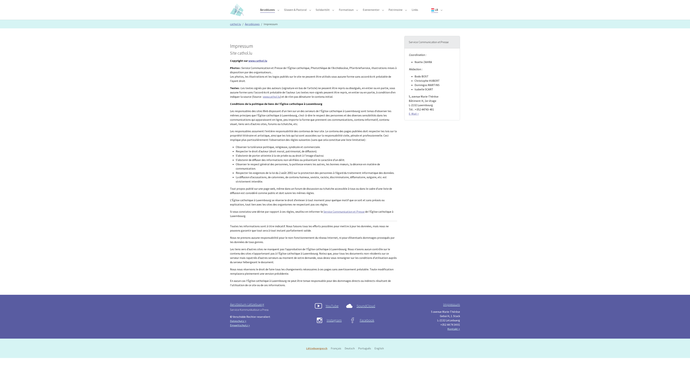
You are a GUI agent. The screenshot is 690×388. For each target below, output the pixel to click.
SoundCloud (365, 306)
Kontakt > (453, 329)
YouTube (332, 306)
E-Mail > (414, 114)
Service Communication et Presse (344, 211)
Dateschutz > (238, 321)
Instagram (334, 320)
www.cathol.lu (257, 61)
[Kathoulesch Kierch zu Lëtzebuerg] (237, 9)
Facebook (367, 320)
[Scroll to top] (682, 380)
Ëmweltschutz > (240, 325)
